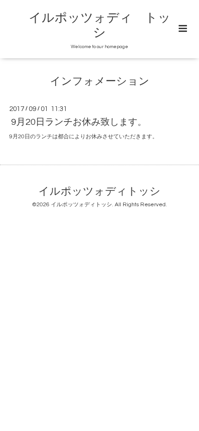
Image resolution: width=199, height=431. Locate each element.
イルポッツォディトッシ (99, 191)
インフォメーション (99, 81)
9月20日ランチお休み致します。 (79, 122)
